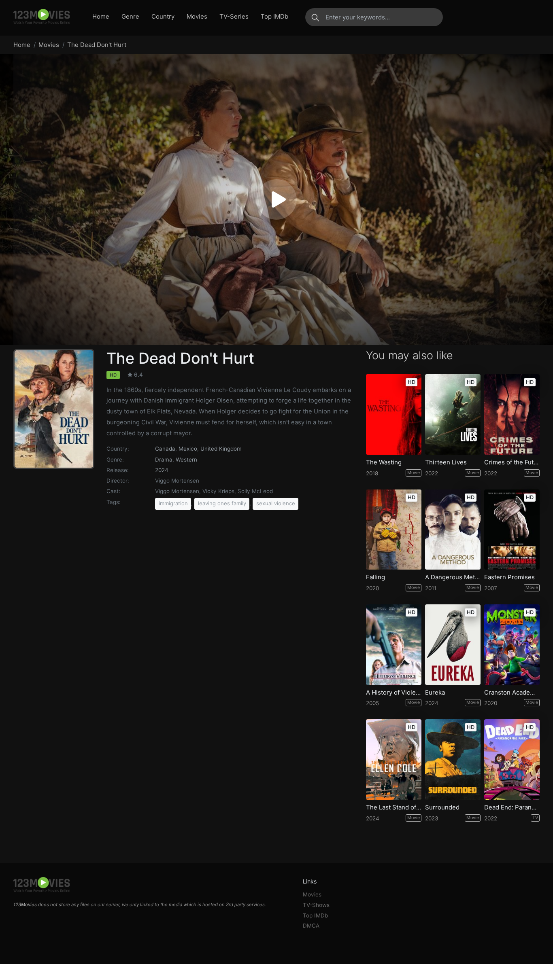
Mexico (188, 448)
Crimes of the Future (512, 462)
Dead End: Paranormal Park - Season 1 (512, 807)
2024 (161, 470)
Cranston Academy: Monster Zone (512, 692)
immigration (173, 503)
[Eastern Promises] (512, 529)
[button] (276, 199)
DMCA (311, 925)
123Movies (25, 904)
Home (100, 16)
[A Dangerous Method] (453, 529)
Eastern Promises (509, 577)
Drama (163, 459)
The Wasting (384, 462)
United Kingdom (221, 448)
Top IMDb (274, 16)
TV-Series (234, 16)
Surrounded (442, 807)
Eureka (435, 692)
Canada (165, 448)
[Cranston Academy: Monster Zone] (512, 644)
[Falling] (393, 529)
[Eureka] (453, 644)
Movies (197, 16)
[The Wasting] (393, 414)
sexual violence (275, 503)
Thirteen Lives (446, 462)
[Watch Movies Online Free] (41, 17)
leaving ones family (222, 503)
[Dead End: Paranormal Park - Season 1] (512, 759)
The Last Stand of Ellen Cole (393, 807)
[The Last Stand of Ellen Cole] (393, 759)
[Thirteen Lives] (453, 414)
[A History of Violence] (393, 644)
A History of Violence (393, 692)
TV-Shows (316, 905)
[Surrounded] (453, 759)
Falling (375, 577)
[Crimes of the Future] (512, 414)
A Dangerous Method (453, 577)
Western (186, 459)
